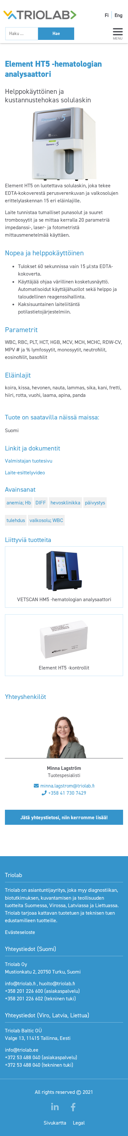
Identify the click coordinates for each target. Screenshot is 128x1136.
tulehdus (16, 520)
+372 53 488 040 (22, 1057)
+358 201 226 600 (24, 991)
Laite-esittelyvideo (25, 472)
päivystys (95, 502)
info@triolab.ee (21, 1049)
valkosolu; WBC (46, 520)
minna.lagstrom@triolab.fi (67, 786)
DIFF (40, 502)
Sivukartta (55, 1122)
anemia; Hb (19, 502)
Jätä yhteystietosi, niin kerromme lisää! (64, 817)
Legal (79, 1122)
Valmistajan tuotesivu (28, 460)
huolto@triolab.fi (57, 983)
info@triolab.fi (20, 983)
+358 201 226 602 (24, 998)
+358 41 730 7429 (67, 793)
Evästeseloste (20, 932)
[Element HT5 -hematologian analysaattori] (64, 144)
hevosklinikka (65, 502)
